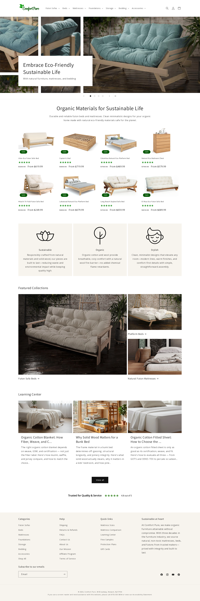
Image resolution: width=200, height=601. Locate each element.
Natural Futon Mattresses (142, 378)
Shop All (22, 558)
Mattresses (23, 534)
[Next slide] (109, 96)
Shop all (31, 77)
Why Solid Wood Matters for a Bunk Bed (97, 439)
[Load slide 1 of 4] (90, 96)
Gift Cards (105, 549)
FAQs (61, 534)
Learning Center (108, 534)
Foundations (24, 539)
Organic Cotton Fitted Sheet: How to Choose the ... (151, 439)
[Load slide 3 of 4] (99, 96)
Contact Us (64, 539)
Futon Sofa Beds (27, 378)
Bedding (22, 549)
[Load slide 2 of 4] (95, 96)
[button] (52, 8)
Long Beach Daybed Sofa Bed (112, 202)
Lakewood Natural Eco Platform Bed (74, 202)
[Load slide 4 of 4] (103, 96)
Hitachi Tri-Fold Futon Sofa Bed (31, 202)
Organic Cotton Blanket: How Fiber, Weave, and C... (42, 439)
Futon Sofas (24, 525)
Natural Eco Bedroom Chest (153, 158)
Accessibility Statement (142, 595)
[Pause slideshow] (116, 96)
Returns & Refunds (68, 530)
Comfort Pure (90, 592)
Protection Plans (108, 544)
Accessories (24, 554)
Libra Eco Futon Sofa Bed (28, 158)
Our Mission (65, 549)
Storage (22, 544)
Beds (20, 530)
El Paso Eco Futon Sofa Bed (153, 202)
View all (100, 480)
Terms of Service (67, 558)
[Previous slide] (84, 96)
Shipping (63, 525)
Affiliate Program (67, 554)
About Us (63, 544)
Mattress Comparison (111, 530)
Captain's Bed (65, 158)
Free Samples (107, 539)
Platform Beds (136, 333)
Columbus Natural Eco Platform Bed (115, 158)
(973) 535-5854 (116, 595)
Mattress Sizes (108, 525)
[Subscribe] (64, 574)
